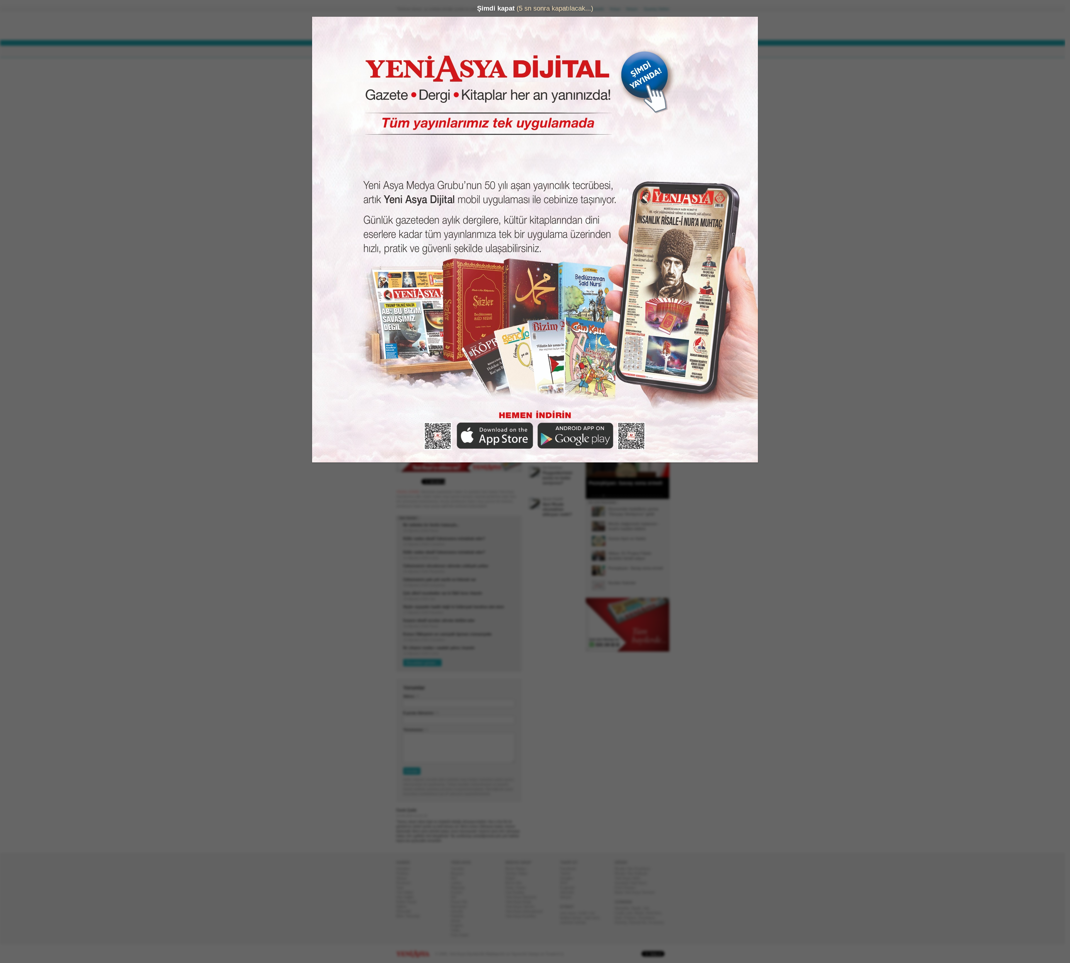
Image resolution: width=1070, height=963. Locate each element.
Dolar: (514, 27)
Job (648, 908)
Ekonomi (405, 883)
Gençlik (459, 911)
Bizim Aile (516, 883)
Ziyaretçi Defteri (659, 9)
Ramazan (460, 907)
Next (664, 449)
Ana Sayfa (578, 9)
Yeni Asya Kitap (520, 902)
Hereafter (624, 908)
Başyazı (459, 873)
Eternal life (640, 922)
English (459, 925)
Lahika (458, 883)
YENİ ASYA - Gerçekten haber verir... (433, 26)
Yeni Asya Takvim (522, 907)
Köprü (512, 878)
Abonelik (599, 9)
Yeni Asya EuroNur (523, 916)
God (620, 918)
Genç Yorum (518, 888)
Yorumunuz (415, 730)
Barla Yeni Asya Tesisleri (637, 892)
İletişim (634, 9)
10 (627, 496)
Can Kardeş (517, 892)
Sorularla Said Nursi (633, 883)
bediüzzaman (573, 918)
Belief (641, 913)
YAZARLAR (512, 52)
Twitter (567, 873)
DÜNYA (437, 52)
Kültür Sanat (408, 902)
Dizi (456, 878)
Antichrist (655, 913)
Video (457, 930)
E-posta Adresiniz (420, 713)
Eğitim (403, 907)
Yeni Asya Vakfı (630, 878)
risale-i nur (588, 913)
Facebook (570, 869)
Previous (592, 449)
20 (664, 496)
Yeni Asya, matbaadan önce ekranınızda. (646, 236)
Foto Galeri (462, 935)
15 (645, 496)
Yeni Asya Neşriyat (523, 897)
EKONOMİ (462, 52)
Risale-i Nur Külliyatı (633, 873)
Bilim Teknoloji (410, 916)
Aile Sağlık (407, 897)
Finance (632, 918)
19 (660, 496)
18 (656, 496)
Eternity (623, 922)
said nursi (594, 918)
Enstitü (459, 892)
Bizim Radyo (518, 869)
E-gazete (569, 888)
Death (638, 908)
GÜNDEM (412, 52)
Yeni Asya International (526, 911)
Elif (455, 897)
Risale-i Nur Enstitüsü (634, 869)
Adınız (411, 696)
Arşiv (599, 199)
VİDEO (539, 52)
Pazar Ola (461, 902)
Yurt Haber (406, 892)
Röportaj (459, 888)
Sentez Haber (519, 873)
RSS (566, 883)
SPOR (487, 52)
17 (653, 496)
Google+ (569, 878)
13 (638, 496)
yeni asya (570, 913)
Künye (617, 9)
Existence (649, 918)
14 (642, 496)
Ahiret (458, 921)
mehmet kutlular (575, 922)
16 (649, 496)
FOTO (561, 52)
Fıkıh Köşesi (627, 888)
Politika (404, 873)
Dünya (403, 878)
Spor (402, 888)
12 (635, 496)
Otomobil (405, 911)
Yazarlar (459, 869)
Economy (658, 922)
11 (631, 496)
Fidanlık (459, 916)
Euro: (513, 32)
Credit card (625, 913)
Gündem (405, 869)
